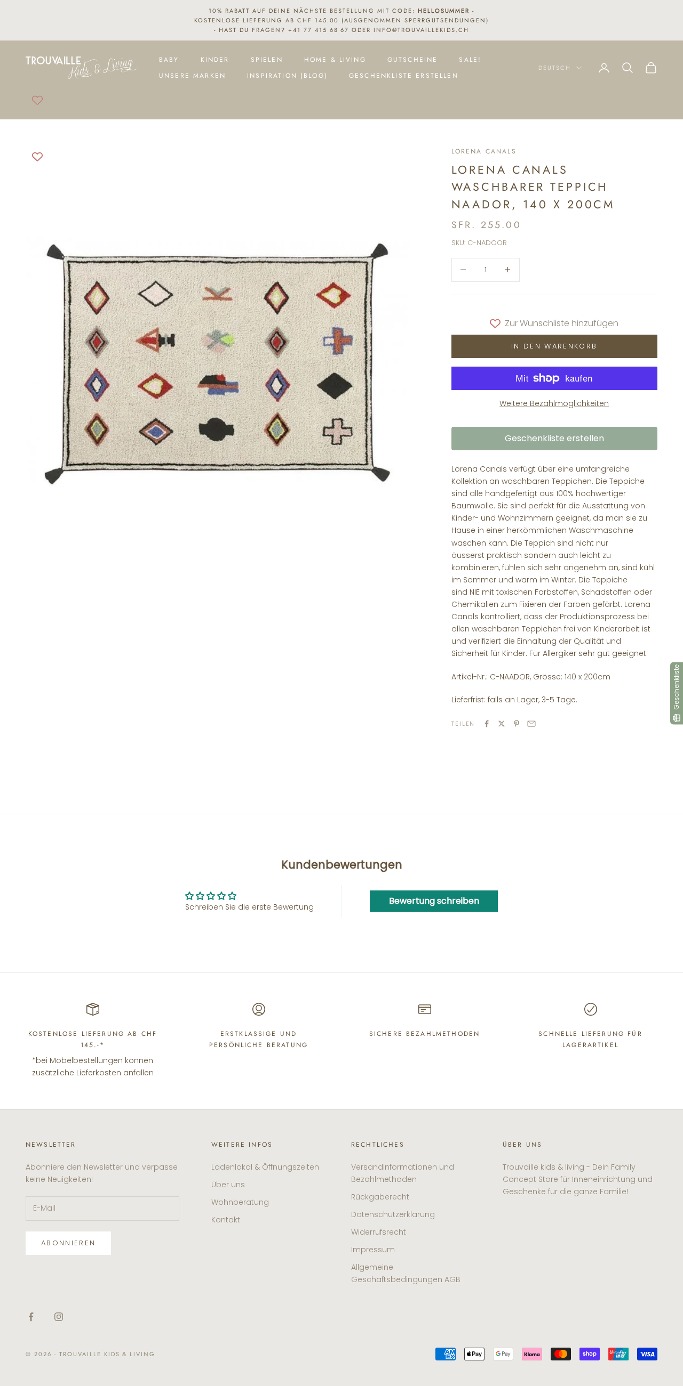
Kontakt (225, 1219)
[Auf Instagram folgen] (58, 1316)
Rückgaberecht (380, 1197)
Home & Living (335, 59)
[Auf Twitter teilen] (501, 723)
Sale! (470, 59)
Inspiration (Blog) (287, 75)
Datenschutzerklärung (393, 1214)
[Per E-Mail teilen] (531, 723)
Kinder (215, 59)
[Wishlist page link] (37, 100)
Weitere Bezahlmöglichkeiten (554, 403)
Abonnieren (68, 1243)
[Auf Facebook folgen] (31, 1316)
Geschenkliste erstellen (403, 75)
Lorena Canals (484, 151)
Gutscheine (412, 59)
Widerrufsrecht (378, 1232)
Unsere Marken (192, 75)
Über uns (228, 1184)
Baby (169, 59)
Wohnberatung (240, 1202)
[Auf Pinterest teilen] (516, 723)
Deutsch (554, 67)
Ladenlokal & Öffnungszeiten (265, 1167)
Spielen (267, 59)
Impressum (373, 1249)
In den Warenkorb (554, 346)
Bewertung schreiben (434, 901)
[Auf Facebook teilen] (486, 723)
